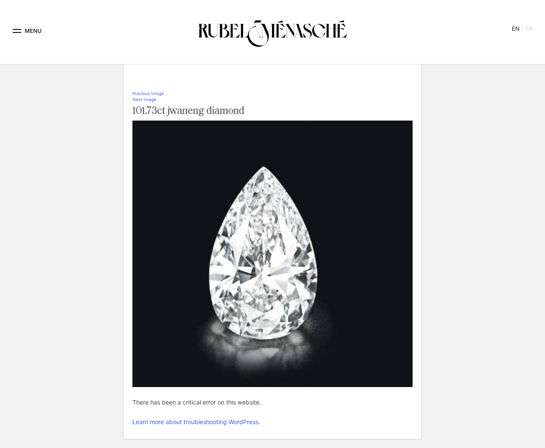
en (515, 28)
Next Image (144, 99)
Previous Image (148, 93)
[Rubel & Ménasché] (272, 31)
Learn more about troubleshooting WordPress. (196, 421)
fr (528, 28)
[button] (17, 31)
